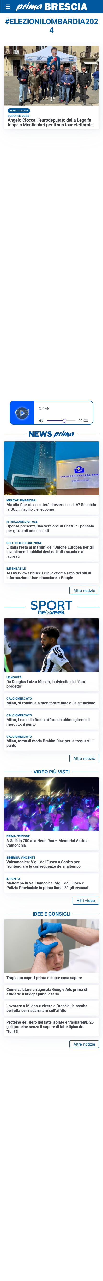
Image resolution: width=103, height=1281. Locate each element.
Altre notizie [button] (84, 590)
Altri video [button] (86, 900)
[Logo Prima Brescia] (51, 7)
